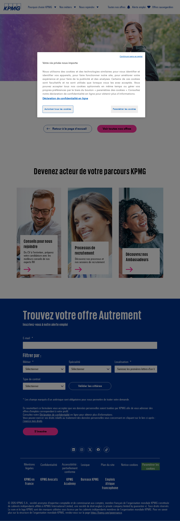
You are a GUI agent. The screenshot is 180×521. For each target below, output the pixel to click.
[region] (91, 85)
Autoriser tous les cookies (57, 109)
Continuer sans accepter (131, 56)
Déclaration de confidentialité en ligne (65, 98)
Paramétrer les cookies (124, 109)
